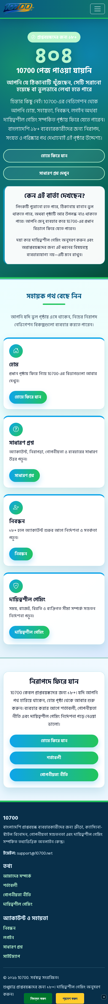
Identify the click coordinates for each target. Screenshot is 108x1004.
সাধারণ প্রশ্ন (24, 475)
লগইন (8, 937)
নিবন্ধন (21, 554)
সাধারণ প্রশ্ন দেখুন (54, 173)
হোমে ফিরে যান (54, 156)
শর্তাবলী (54, 757)
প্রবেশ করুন (70, 998)
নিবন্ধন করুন (38, 998)
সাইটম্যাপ (11, 956)
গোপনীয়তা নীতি (54, 774)
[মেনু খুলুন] (97, 9)
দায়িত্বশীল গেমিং (29, 632)
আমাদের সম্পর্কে (17, 876)
